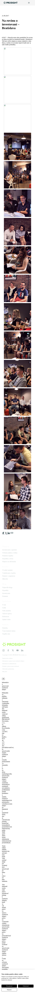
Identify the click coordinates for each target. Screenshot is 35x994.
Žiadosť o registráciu (8, 576)
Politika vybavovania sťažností (10, 666)
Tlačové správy (7, 613)
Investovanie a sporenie (9, 550)
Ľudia (4, 608)
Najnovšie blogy (7, 587)
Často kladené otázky (8, 631)
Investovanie (6, 593)
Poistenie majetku (7, 556)
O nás (4, 605)
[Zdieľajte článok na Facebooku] (3, 534)
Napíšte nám (6, 634)
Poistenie (5, 596)
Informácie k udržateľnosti (9, 663)
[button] (17, 61)
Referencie (5, 616)
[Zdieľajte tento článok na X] (6, 534)
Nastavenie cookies (7, 658)
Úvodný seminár (7, 570)
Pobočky (5, 628)
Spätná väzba (6, 619)
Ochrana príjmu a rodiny (9, 553)
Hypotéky (5, 590)
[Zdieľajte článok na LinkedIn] (8, 534)
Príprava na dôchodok (9, 561)
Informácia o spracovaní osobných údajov (13, 661)
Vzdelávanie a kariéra (9, 573)
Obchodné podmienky (8, 669)
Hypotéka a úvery (7, 558)
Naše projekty (6, 610)
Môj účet (5, 579)
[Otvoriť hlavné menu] (29, 3)
